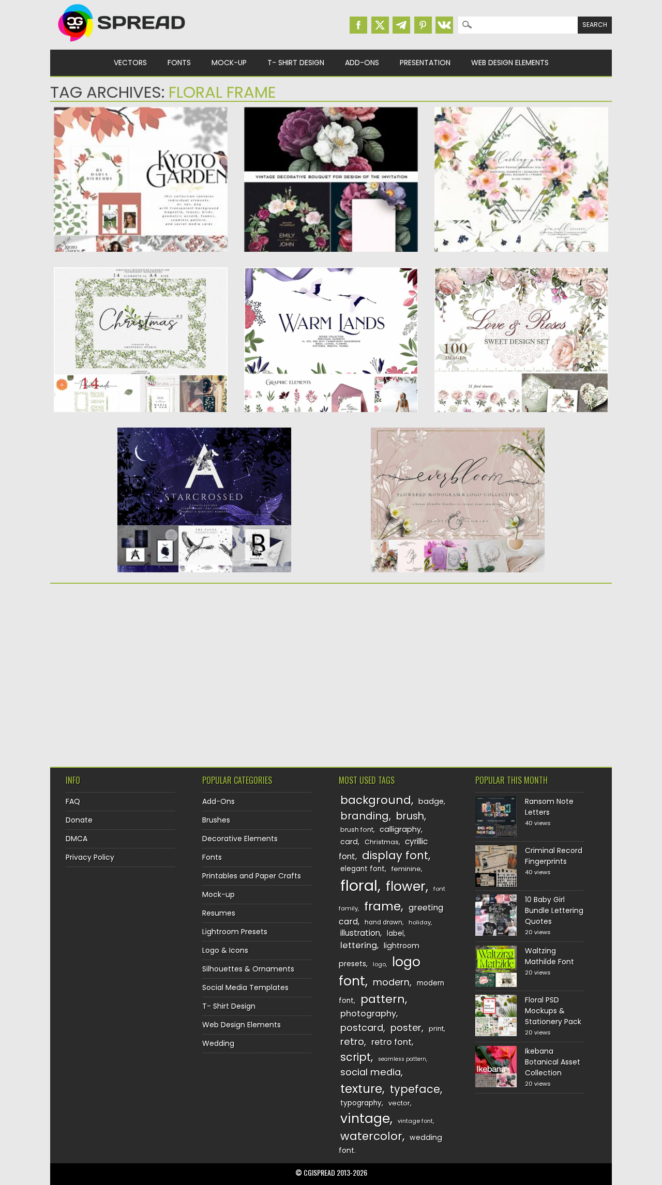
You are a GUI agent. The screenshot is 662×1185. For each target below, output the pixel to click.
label (395, 933)
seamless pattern (402, 1059)
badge (431, 801)
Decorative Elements (240, 838)
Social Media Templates (245, 987)
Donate (79, 820)
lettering (358, 945)
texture (361, 1088)
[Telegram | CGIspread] (401, 25)
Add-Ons (362, 62)
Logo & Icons (225, 950)
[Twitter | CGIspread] (380, 25)
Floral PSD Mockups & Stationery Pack (553, 1011)
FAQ (73, 801)
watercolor (371, 1136)
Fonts (179, 62)
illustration (360, 933)
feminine (406, 869)
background (375, 800)
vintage (365, 1119)
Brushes (216, 820)
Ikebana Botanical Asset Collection (552, 1062)
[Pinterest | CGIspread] (423, 25)
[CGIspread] (122, 44)
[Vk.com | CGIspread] (444, 25)
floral (359, 885)
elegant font (362, 869)
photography (368, 1014)
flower (406, 886)
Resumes (218, 913)
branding (364, 816)
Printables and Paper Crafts (251, 876)
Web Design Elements (510, 62)
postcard (361, 1027)
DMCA (76, 838)
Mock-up (229, 62)
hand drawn (383, 922)
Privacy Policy (90, 857)
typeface (415, 1089)
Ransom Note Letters (549, 806)
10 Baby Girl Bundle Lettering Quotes (554, 910)
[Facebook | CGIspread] (358, 25)
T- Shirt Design (295, 62)
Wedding (218, 1043)
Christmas (382, 842)
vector (399, 1103)
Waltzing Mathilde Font (549, 956)
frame (382, 906)
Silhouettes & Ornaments (248, 969)
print (436, 1029)
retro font (391, 1042)
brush (410, 816)
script (355, 1057)
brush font (356, 829)
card (349, 842)
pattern (382, 999)
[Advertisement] (141, 671)
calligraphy (400, 829)
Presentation (425, 62)
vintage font (415, 1121)
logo (379, 964)
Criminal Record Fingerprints (553, 856)
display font (395, 855)
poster (406, 1027)
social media (370, 1072)
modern (391, 982)
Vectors (130, 62)
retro (352, 1041)
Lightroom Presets (234, 931)
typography (361, 1103)
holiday (420, 922)
